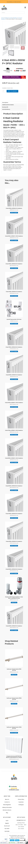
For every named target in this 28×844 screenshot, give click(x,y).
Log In (7, 820)
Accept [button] (12, 840)
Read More (22, 840)
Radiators (15, 17)
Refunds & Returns (7, 810)
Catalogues (21, 804)
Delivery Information (7, 807)
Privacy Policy (21, 799)
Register (7, 823)
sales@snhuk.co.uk (21, 820)
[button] (26, 12)
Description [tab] (5, 102)
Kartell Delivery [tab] (6, 109)
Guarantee (21, 802)
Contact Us (7, 802)
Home (2, 17)
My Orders (7, 828)
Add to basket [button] (14, 212)
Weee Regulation (7, 804)
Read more (14, 602)
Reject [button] (17, 840)
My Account (7, 826)
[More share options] (27, 842)
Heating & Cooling (8, 17)
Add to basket (12, 91)
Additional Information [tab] (8, 104)
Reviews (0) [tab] (5, 107)
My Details (7, 831)
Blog (7, 812)
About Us (7, 799)
